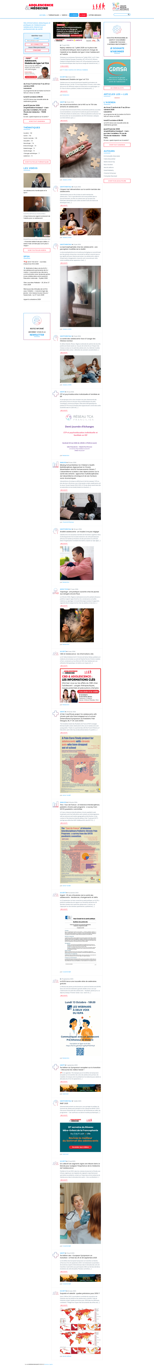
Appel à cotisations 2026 (32, 299)
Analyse (63, 462)
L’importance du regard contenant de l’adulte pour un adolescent (37, 217)
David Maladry (109, 170)
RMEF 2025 (64, 1103)
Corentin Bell (67, 972)
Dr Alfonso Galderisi (81, 70)
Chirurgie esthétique (32, 153)
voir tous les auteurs (117, 181)
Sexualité (28, 141)
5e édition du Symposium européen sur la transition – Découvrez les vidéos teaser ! (80, 1068)
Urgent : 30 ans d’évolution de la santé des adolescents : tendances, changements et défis (79, 896)
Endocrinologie (30, 146)
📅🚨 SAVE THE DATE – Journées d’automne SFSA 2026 (35, 263)
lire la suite (63, 91)
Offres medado (95, 15)
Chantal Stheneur (68, 522)
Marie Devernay (109, 162)
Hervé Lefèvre (67, 1356)
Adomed (65, 1094)
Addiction (28, 156)
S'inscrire (37, 50)
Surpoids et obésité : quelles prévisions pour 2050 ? (80, 1293)
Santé (27, 136)
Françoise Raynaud (110, 176)
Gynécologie (29, 151)
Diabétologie (29, 148)
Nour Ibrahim (108, 165)
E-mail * (37, 38)
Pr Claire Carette (68, 70)
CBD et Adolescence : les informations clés (76, 654)
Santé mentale (30, 138)
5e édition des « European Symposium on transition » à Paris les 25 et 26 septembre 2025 (78, 1256)
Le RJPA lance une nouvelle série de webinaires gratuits (36, 100)
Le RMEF (83, 15)
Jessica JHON (67, 180)
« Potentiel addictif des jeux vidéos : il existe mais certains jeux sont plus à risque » (36, 244)
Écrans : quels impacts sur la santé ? (36, 117)
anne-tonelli (66, 795)
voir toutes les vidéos (37, 250)
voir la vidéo (64, 66)
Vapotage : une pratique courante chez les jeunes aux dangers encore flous (79, 593)
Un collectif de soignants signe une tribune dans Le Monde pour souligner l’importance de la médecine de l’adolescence (80, 1166)
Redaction (66, 95)
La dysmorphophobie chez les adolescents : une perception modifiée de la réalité (78, 248)
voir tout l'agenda (37, 121)
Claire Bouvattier (109, 159)
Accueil (42, 15)
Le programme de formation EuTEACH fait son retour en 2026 (37, 92)
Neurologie (29, 143)
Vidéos (64, 15)
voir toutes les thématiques (37, 162)
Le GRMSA (73, 15)
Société (28, 133)
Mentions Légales (48, 1364)
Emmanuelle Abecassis (112, 156)
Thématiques (53, 15)
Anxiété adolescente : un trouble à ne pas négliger (79, 532)
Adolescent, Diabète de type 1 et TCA (74, 79)
